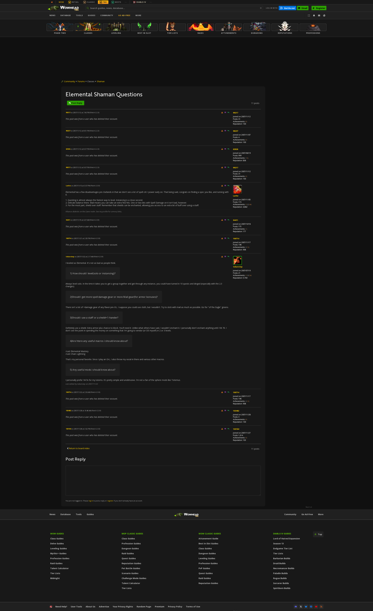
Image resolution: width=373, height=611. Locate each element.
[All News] (52, 2)
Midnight (55, 578)
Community (106, 15)
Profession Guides (59, 558)
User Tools (76, 606)
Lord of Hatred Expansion (286, 538)
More (320, 514)
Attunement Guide (208, 538)
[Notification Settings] (314, 15)
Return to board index (79, 448)
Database (65, 15)
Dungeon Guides (130, 548)
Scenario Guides (130, 573)
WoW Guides (57, 533)
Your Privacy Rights (123, 606)
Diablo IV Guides (282, 533)
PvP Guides (204, 568)
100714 (236, 238)
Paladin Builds (280, 573)
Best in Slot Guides (208, 543)
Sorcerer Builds (281, 583)
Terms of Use (193, 606)
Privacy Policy (175, 606)
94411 (235, 220)
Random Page (144, 606)
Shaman (101, 81)
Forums (81, 81)
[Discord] (296, 606)
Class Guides (57, 538)
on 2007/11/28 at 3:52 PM (81, 429)
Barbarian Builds (281, 558)
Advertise (104, 606)
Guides (91, 15)
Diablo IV (141, 2)
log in (91, 501)
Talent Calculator (59, 568)
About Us (90, 606)
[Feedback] (319, 15)
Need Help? (61, 606)
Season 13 (278, 543)
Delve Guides (57, 543)
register (110, 501)
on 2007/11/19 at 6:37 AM (80, 220)
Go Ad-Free (124, 15)
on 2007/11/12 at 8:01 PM (80, 131)
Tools (79, 514)
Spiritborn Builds (281, 588)
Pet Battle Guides (131, 568)
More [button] (138, 15)
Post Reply (76, 103)
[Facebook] (311, 606)
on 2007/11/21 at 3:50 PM (81, 238)
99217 (235, 113)
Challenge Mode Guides (134, 578)
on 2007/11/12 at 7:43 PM (80, 112)
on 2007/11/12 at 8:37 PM (80, 149)
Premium (159, 606)
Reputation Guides (131, 563)
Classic (91, 2)
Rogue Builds (280, 578)
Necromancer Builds (283, 568)
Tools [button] (79, 15)
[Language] (324, 15)
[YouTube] (316, 606)
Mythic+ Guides (58, 553)
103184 (236, 429)
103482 (236, 411)
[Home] (65, 8)
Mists (118, 2)
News (52, 15)
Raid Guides (56, 563)
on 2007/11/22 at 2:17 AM (84, 256)
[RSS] (321, 606)
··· (126, 2)
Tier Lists (55, 573)
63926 (235, 149)
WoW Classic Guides (210, 533)
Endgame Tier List (282, 548)
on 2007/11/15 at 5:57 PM (80, 185)
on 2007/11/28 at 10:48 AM (81, 410)
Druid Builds (279, 563)
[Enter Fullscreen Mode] (309, 15)
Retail (75, 2)
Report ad (309, 507)
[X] (301, 606)
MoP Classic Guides (132, 533)
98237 (235, 131)
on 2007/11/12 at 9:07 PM (80, 167)
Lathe (235, 196)
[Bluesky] (306, 606)
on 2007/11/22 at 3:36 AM (81, 392)
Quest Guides (129, 558)
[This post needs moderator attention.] (222, 112)
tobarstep (237, 267)
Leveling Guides (58, 548)
